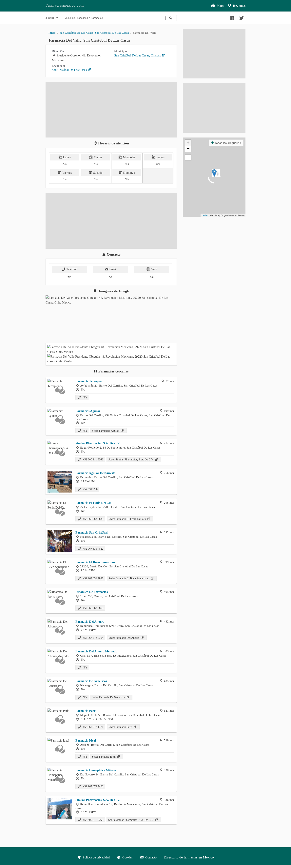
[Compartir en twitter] (241, 17)
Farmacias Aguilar (87, 411)
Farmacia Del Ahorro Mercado (96, 651)
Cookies (127, 857)
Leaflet (205, 215)
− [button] (188, 148)
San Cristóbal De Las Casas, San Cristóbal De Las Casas (94, 32)
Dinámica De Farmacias (91, 592)
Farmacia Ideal (85, 740)
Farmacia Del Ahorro (89, 621)
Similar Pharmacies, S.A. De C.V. (97, 443)
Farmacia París (85, 710)
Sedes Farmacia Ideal (104, 756)
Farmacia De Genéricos (91, 681)
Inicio (52, 32)
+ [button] (188, 142)
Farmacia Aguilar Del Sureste (95, 473)
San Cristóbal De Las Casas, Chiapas (138, 55)
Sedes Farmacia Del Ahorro (124, 637)
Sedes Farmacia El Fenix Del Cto (127, 518)
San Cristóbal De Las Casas (69, 70)
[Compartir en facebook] (231, 17)
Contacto (151, 857)
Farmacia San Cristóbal (91, 532)
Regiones (239, 5)
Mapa (220, 5)
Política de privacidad (96, 857)
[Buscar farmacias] (171, 18)
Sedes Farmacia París (120, 726)
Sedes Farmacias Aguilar (106, 430)
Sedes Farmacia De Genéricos (109, 697)
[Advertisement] (111, 109)
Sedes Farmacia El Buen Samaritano (129, 578)
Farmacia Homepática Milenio (95, 770)
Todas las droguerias (228, 142)
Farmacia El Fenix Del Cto (93, 502)
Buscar (50, 17)
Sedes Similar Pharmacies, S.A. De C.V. (131, 459)
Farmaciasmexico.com (65, 5)
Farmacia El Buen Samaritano (95, 562)
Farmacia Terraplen (89, 381)
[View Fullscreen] (188, 157)
